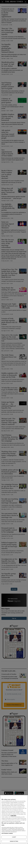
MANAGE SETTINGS (14, 841)
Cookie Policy (13, 815)
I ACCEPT (14, 837)
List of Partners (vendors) (7, 833)
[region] (14, 819)
